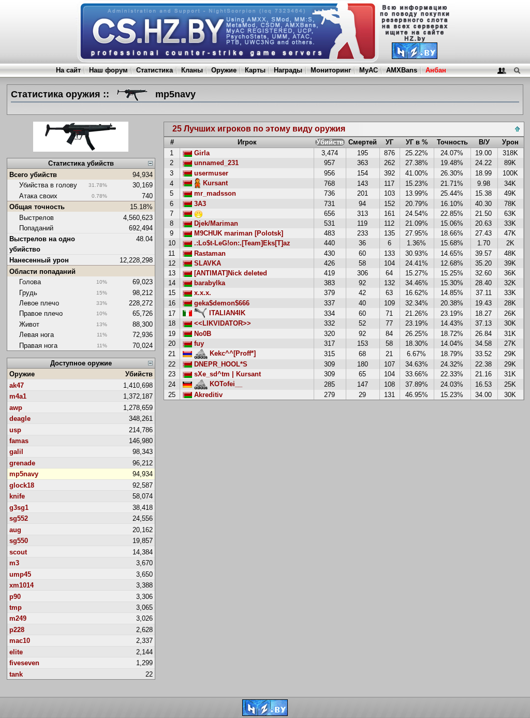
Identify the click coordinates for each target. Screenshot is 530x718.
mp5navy (23, 474)
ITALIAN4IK (226, 313)
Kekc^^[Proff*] (232, 353)
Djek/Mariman (215, 223)
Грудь (28, 293)
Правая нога (38, 345)
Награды (288, 70)
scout (18, 552)
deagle (20, 418)
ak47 (16, 385)
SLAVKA (206, 263)
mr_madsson (214, 193)
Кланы (192, 70)
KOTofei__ (225, 384)
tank (16, 674)
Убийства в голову (48, 185)
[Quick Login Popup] (501, 70)
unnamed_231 (215, 163)
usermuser (210, 173)
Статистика (154, 70)
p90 (15, 596)
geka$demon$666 (220, 303)
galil (16, 452)
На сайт (68, 70)
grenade (22, 463)
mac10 (19, 640)
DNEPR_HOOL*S (219, 364)
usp (15, 430)
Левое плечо (39, 303)
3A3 (199, 204)
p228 (16, 630)
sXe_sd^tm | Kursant (226, 374)
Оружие (224, 70)
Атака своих (38, 196)
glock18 (21, 485)
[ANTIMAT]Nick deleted (229, 273)
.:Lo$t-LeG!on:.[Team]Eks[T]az (241, 243)
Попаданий (36, 228)
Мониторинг (331, 70)
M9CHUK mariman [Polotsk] (237, 233)
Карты (255, 70)
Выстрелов (36, 218)
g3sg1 (18, 507)
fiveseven (24, 663)
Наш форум (108, 70)
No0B (201, 334)
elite (16, 652)
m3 (14, 563)
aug (15, 530)
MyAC (368, 70)
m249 (17, 618)
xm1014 (21, 585)
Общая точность (37, 207)
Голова (30, 282)
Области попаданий (42, 271)
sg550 (18, 541)
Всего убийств (33, 175)
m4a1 (17, 396)
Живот (29, 324)
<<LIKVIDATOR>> (221, 323)
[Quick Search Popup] (516, 70)
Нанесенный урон (39, 260)
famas (18, 441)
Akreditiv (207, 395)
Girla (201, 153)
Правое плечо (41, 313)
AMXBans (401, 70)
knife (17, 496)
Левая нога (36, 335)
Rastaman (209, 253)
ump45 (20, 574)
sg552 (18, 518)
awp (15, 408)
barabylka (208, 283)
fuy (198, 343)
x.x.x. (201, 293)
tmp (15, 607)
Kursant (214, 183)
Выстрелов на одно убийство (42, 244)
